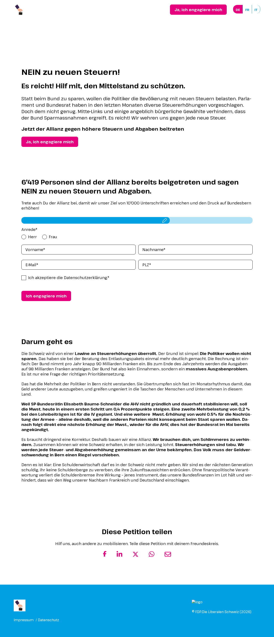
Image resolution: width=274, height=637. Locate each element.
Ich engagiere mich (46, 296)
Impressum (24, 620)
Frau (53, 236)
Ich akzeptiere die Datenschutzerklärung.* (68, 277)
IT (256, 9)
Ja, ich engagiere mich (198, 9)
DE (238, 9)
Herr (32, 236)
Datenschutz (48, 620)
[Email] (168, 556)
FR (247, 9)
